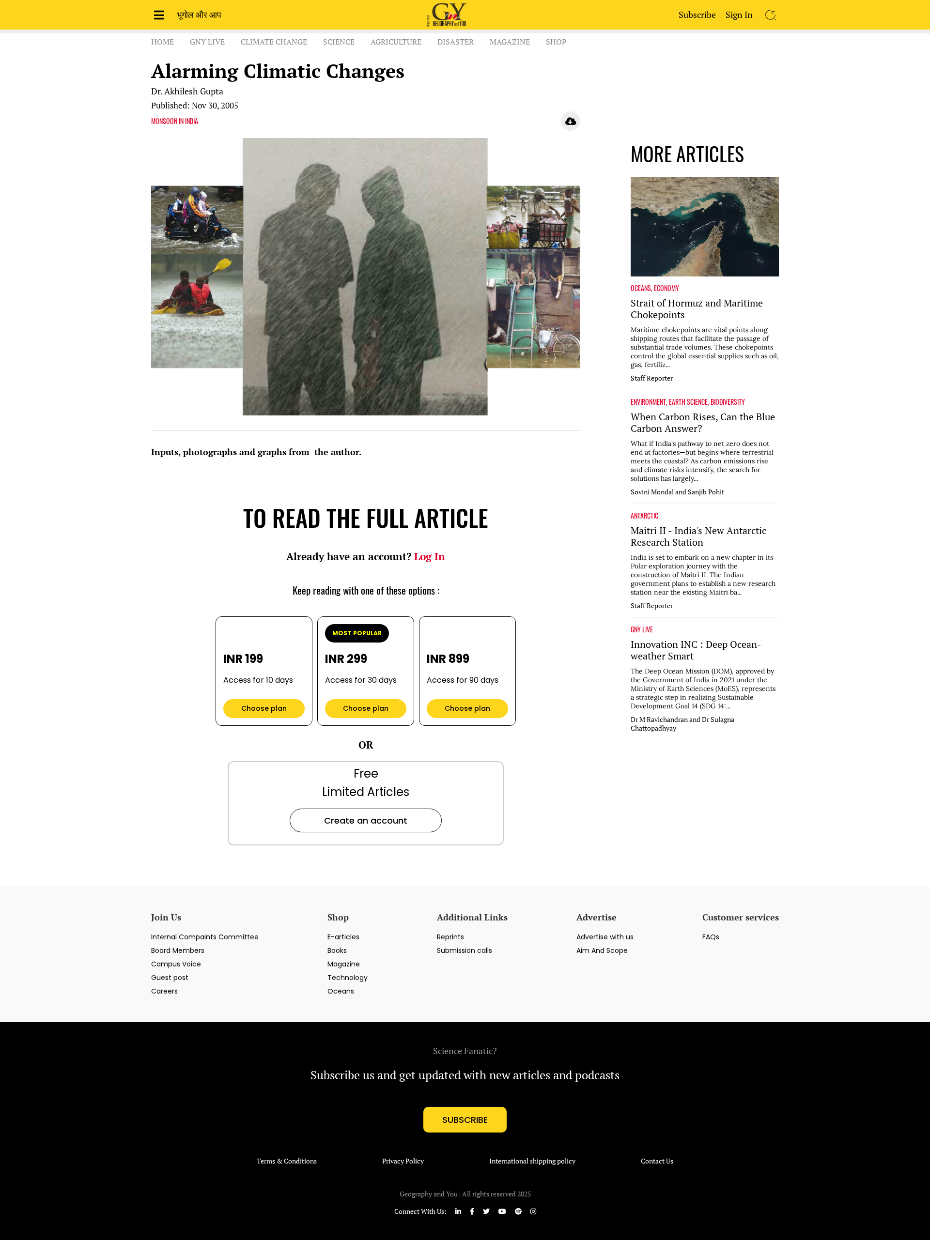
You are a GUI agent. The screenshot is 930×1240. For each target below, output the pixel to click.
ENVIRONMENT (648, 402)
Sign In (739, 14)
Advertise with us (605, 937)
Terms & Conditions (287, 1161)
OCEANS (641, 288)
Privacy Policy (403, 1161)
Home (162, 41)
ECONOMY (666, 288)
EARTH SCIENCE (688, 402)
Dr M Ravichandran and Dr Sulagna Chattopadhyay (682, 724)
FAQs (710, 937)
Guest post (169, 977)
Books (337, 950)
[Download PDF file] (570, 121)
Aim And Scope (602, 950)
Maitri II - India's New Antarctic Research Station (698, 536)
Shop (556, 41)
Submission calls (464, 950)
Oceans (340, 991)
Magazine (510, 41)
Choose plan (264, 708)
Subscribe (697, 14)
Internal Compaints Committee (205, 937)
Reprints (450, 937)
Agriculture (396, 41)
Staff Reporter (652, 378)
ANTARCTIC (644, 515)
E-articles (343, 937)
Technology (347, 977)
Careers (164, 991)
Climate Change (274, 41)
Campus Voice (176, 964)
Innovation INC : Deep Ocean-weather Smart (696, 650)
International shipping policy (532, 1161)
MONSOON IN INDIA (174, 121)
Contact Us (657, 1161)
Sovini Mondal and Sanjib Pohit (677, 492)
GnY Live (207, 41)
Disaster (455, 41)
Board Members (177, 950)
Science (339, 41)
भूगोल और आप (199, 14)
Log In (429, 556)
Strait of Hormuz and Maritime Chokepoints (697, 309)
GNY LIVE (642, 629)
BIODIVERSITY (728, 402)
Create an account (365, 820)
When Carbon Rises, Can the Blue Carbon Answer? (703, 422)
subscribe (465, 1120)
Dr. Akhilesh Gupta (187, 91)
